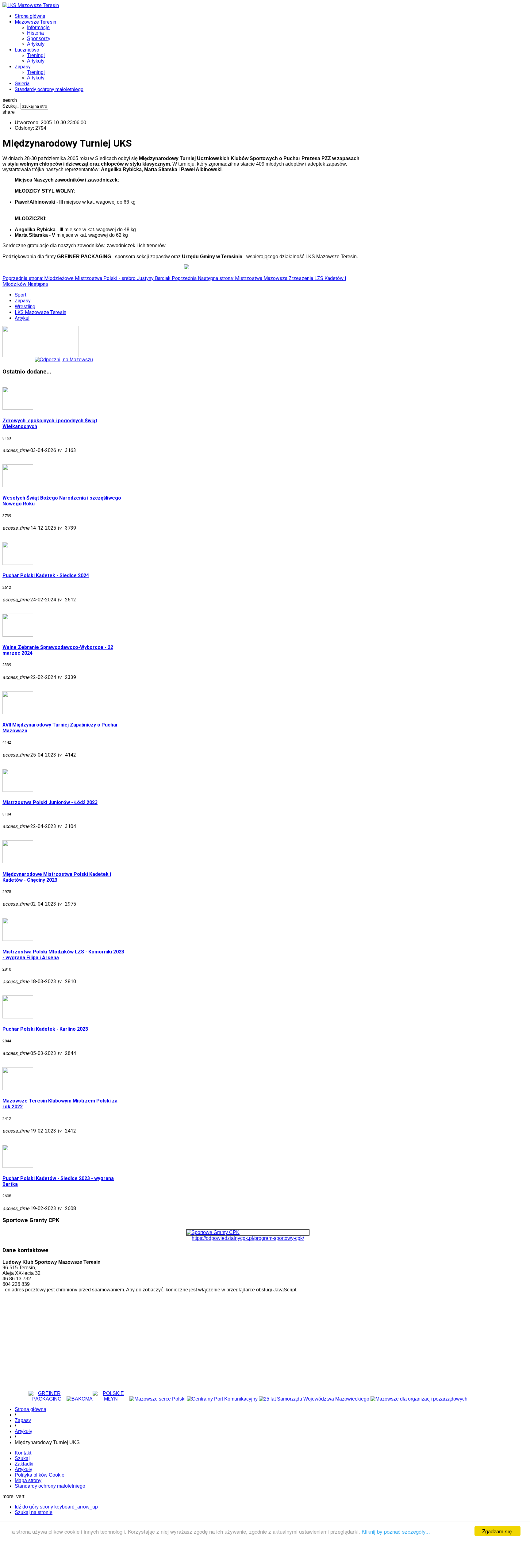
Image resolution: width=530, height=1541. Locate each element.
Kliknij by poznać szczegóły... (396, 1531)
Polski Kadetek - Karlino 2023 (45, 1029)
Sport (20, 295)
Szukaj (22, 1458)
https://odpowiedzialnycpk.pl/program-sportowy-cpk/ (248, 1238)
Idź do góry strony (56, 1506)
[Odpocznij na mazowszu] (64, 359)
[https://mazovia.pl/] (315, 1398)
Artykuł (22, 318)
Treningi (36, 55)
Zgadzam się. (497, 1531)
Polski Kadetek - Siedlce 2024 (45, 575)
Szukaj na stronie (33, 1512)
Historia (35, 33)
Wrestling (25, 306)
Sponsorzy (38, 38)
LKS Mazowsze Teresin (40, 312)
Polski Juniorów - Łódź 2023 (50, 802)
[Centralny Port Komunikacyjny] (223, 1398)
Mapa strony (28, 1480)
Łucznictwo (27, 50)
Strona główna (30, 16)
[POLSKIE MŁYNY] (111, 1398)
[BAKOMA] (80, 1398)
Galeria (22, 83)
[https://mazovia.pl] (157, 1398)
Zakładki (24, 1463)
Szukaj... (10, 106)
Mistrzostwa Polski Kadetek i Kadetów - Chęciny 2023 (56, 877)
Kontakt (23, 1452)
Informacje (38, 27)
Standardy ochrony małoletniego (49, 89)
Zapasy (23, 67)
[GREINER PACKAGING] (47, 1398)
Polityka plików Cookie (39, 1475)
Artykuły (35, 44)
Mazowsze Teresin (35, 22)
